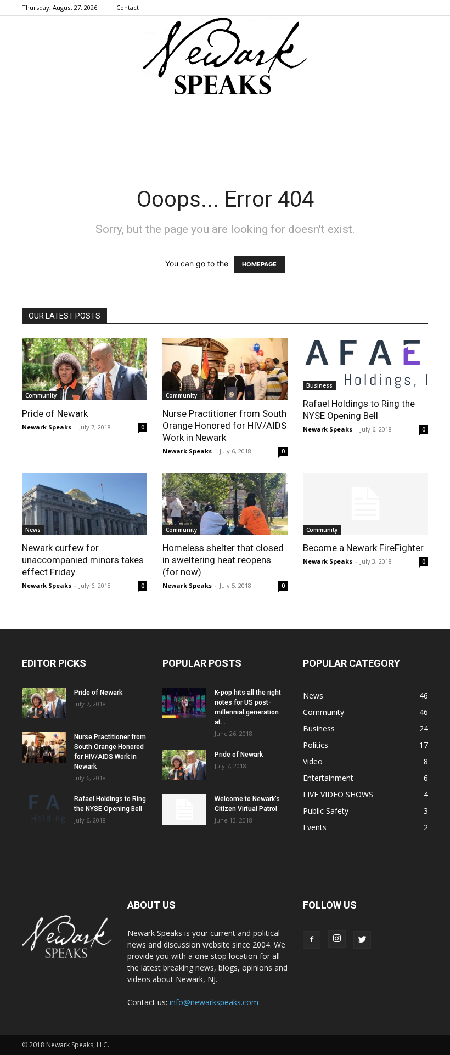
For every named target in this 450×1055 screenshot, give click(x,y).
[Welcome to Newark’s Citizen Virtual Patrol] (184, 809)
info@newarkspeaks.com (214, 1002)
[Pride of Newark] (84, 369)
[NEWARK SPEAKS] (225, 57)
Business (319, 385)
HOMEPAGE (259, 264)
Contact (127, 7)
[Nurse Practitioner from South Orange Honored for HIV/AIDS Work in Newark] (225, 369)
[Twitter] (362, 940)
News (33, 530)
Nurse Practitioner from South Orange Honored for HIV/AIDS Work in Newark (224, 425)
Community (41, 395)
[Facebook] (311, 940)
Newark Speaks (46, 427)
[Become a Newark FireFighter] (365, 504)
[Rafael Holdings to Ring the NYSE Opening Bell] (365, 364)
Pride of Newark (55, 413)
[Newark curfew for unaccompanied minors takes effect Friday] (84, 504)
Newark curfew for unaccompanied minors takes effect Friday (83, 559)
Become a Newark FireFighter (363, 547)
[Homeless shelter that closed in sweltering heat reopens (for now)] (225, 504)
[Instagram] (337, 939)
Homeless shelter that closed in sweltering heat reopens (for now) (223, 559)
